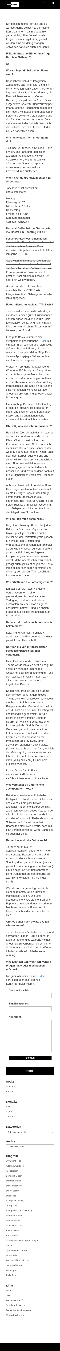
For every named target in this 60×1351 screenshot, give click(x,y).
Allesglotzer (12, 1170)
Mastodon (11, 1086)
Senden (30, 1057)
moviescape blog (14, 1225)
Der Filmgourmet (14, 1185)
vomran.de (11, 1255)
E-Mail (43, 340)
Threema (10, 1116)
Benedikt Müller (14, 1176)
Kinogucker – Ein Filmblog (19, 1210)
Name (19, 990)
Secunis (10, 1245)
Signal (9, 1111)
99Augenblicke (13, 1160)
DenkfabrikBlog (13, 1180)
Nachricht (15, 1017)
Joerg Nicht (12, 1205)
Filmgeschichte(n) (15, 1200)
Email (19, 1003)
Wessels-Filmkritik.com (17, 1260)
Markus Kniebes (14, 1215)
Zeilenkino (11, 1275)
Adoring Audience (15, 1165)
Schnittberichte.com (16, 1305)
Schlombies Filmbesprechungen (22, 1240)
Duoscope (11, 1195)
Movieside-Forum (15, 1315)
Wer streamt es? (14, 1300)
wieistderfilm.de (14, 1265)
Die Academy (12, 1190)
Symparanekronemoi (16, 1250)
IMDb (9, 1290)
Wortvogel (11, 1270)
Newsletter (30, 1070)
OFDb (9, 1295)
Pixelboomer (12, 1235)
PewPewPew (12, 1230)
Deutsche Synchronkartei (19, 1310)
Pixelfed (10, 1091)
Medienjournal (13, 1220)
